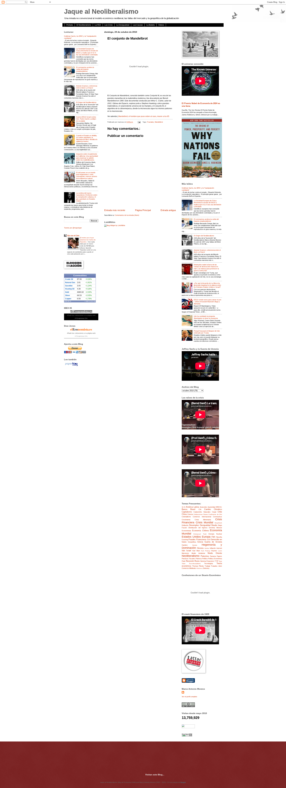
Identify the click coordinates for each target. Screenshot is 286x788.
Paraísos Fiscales (188, 558)
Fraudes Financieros (197, 539)
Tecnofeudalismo (195, 563)
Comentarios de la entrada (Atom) (127, 215)
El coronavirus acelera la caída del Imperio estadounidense (85, 69)
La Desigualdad (122, 25)
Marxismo (185, 553)
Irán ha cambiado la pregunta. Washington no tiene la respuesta (206, 317)
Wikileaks (192, 568)
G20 (208, 539)
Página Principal (143, 210)
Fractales (150, 122)
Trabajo (207, 566)
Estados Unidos (191, 536)
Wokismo (199, 568)
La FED (98, 25)
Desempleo (194, 525)
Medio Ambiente (198, 553)
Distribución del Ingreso (197, 528)
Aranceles (203, 507)
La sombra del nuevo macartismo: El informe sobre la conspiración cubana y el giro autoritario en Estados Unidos (86, 197)
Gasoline (69, 286)
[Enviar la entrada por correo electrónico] (139, 122)
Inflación (213, 548)
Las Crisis (109, 25)
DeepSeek (218, 523)
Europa (206, 536)
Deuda (214, 525)
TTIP (216, 561)
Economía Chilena (200, 530)
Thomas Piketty (198, 566)
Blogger (183, 782)
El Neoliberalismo (84, 25)
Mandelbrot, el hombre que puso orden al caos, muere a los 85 (143, 116)
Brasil (192, 509)
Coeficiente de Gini (215, 514)
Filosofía (219, 537)
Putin (183, 561)
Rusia (197, 561)
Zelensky (206, 568)
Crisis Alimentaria (203, 520)
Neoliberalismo (190, 555)
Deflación (185, 525)
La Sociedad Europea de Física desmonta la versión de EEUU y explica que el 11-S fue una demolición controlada (87, 52)
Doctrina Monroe (215, 528)
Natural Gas (70, 282)
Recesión (190, 561)
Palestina (205, 556)
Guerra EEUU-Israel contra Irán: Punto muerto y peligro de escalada (86, 119)
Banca (184, 509)
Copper (68, 299)
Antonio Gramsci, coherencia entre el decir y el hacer (86, 87)
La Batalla (150, 25)
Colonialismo (186, 517)
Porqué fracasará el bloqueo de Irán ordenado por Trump (207, 332)
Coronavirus (217, 517)
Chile (220, 512)
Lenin (220, 551)
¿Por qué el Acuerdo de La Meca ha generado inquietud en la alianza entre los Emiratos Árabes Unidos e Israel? (207, 285)
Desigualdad (205, 525)
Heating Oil (69, 289)
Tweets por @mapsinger (73, 228)
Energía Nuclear (215, 534)
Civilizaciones (198, 514)
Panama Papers (216, 556)
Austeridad (211, 507)
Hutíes (207, 548)
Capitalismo (187, 512)
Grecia (200, 542)
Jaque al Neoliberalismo (101, 11)
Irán (183, 551)
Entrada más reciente (114, 210)
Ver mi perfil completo (189, 697)
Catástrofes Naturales (201, 512)
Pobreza (199, 558)
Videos (161, 25)
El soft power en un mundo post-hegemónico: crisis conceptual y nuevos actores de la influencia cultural (86, 175)
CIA (200, 509)
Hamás (194, 545)
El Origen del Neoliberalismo (86, 102)
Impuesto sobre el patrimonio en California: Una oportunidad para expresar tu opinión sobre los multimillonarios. (87, 157)
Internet (219, 548)
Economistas (186, 531)
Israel (188, 551)
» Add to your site (90, 301)
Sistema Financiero (207, 561)
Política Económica (215, 558)
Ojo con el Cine (73, 235)
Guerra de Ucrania (213, 542)
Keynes (214, 551)
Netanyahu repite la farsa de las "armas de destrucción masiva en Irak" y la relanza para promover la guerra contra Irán (206, 267)
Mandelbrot (159, 122)
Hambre (185, 545)
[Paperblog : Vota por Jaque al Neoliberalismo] (71, 366)
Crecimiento (186, 520)
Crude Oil (69, 279)
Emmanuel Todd (199, 534)
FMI (213, 537)
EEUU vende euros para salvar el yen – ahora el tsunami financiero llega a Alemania (207, 302)
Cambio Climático (213, 509)
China (184, 514)
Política (204, 558)
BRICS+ (219, 507)
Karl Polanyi (205, 551)
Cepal (214, 512)
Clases (205, 514)
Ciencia (190, 514)
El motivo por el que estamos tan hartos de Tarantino (88, 240)
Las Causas (138, 25)
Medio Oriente (215, 553)
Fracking (185, 539)
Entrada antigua (168, 210)
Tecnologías (208, 563)
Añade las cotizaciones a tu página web (81, 315)
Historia (200, 548)
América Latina (192, 507)
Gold (67, 292)
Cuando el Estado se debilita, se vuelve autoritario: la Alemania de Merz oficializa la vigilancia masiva (86, 138)
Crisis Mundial (204, 522)
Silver (67, 295)
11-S (183, 507)
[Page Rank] (187, 736)
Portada (69, 25)
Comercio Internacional (202, 517)
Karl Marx (196, 551)
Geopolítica (192, 542)
